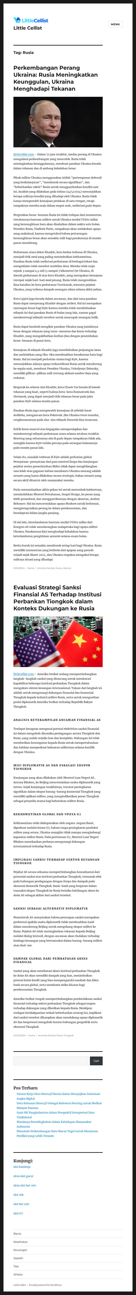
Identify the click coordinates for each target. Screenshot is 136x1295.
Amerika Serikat (46, 568)
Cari (96, 1061)
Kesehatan (20, 1241)
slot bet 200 (21, 1204)
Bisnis (17, 1233)
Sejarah (18, 1258)
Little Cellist (27, 28)
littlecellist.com (23, 154)
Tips (16, 1266)
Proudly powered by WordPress (45, 1285)
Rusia (59, 568)
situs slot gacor (23, 1176)
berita (31, 568)
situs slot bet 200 (24, 1185)
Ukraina (67, 568)
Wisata (18, 1274)
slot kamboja (22, 1166)
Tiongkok (69, 1035)
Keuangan (20, 1250)
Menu (115, 24)
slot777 (18, 1213)
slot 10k (18, 1194)
